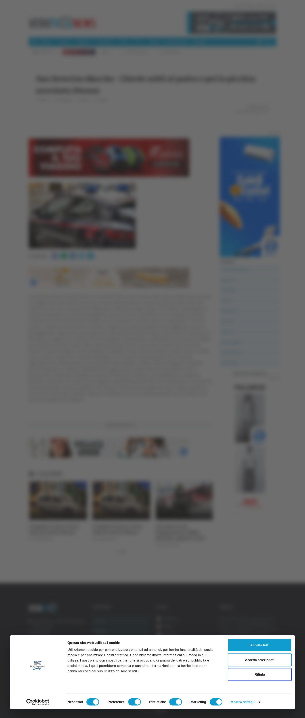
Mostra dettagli (243, 702)
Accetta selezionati (259, 660)
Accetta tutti (259, 645)
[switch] (134, 701)
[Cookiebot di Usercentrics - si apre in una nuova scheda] (37, 702)
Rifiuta (260, 674)
